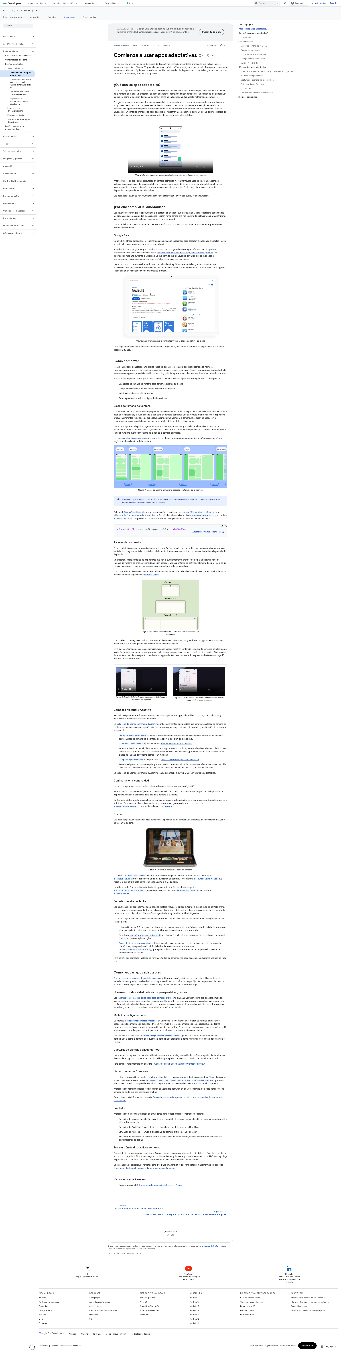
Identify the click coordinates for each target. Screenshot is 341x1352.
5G (90, 1319)
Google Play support (299, 1306)
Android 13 (194, 1314)
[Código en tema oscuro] (222, 526)
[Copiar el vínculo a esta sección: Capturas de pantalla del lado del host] (163, 1049)
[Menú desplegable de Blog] (137, 3)
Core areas (24, 11)
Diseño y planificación (63, 3)
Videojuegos (94, 1297)
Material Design (151, 574)
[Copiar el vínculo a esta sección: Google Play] (131, 235)
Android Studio (319, 3)
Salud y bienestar (96, 1306)
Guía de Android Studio (250, 1297)
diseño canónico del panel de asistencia (180, 759)
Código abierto (45, 1310)
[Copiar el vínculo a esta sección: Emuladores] (131, 1108)
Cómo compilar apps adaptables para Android (161, 1185)
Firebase (97, 1334)
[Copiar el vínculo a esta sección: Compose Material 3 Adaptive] (154, 710)
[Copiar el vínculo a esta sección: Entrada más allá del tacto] (148, 901)
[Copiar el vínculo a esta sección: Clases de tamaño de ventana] (153, 406)
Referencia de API (247, 1306)
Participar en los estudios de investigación (308, 1310)
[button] (16, 36)
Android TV (144, 1314)
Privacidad (93, 1314)
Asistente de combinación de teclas (136, 943)
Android (42, 1297)
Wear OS (143, 1302)
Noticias (42, 1314)
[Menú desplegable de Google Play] (119, 3)
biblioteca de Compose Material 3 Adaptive (134, 515)
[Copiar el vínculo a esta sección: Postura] (125, 814)
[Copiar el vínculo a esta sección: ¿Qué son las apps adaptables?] (163, 85)
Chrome (84, 1334)
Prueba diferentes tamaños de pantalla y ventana (137, 978)
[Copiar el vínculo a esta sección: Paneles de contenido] (143, 542)
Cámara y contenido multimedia (103, 1310)
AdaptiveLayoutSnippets (206, 531)
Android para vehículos (149, 1310)
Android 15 (194, 1306)
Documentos (70, 17)
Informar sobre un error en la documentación (310, 1302)
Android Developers (121, 45)
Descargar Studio (247, 1310)
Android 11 (194, 1323)
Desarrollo (89, 3)
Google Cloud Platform (116, 1334)
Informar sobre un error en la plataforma (308, 1297)
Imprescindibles (35, 3)
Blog (131, 3)
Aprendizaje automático (99, 1302)
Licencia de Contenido (212, 1246)
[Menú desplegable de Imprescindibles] (46, 3)
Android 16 (194, 1302)
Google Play (110, 3)
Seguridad (43, 1306)
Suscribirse (307, 1345)
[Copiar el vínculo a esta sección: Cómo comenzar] (141, 361)
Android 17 (194, 1297)
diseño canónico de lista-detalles (176, 743)
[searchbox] (18, 26)
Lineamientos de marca (70, 1346)
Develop (8, 11)
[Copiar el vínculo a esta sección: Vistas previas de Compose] (150, 1071)
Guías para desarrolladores (251, 1302)
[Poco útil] (225, 45)
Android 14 (194, 1310)
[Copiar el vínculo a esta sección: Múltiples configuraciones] (148, 1015)
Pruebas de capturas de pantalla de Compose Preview (179, 1064)
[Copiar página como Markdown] (208, 55)
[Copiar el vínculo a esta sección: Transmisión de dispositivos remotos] (162, 1147)
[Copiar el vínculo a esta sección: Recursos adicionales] (148, 1179)
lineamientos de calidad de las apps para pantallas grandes (185, 252)
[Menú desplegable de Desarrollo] (98, 3)
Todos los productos (140, 1334)
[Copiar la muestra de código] (225, 526)
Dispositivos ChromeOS (149, 1306)
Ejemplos (52, 17)
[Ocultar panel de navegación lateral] (32, 1347)
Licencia (54, 1346)
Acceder (334, 3)
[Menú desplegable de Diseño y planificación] (77, 3)
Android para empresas (49, 1302)
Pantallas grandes (147, 1297)
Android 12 (194, 1319)
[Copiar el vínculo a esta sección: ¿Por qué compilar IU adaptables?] (167, 207)
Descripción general (12, 17)
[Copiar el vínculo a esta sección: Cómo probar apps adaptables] (163, 972)
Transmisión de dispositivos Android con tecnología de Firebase (144, 1168)
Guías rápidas (89, 17)
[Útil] (221, 45)
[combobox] (267, 3)
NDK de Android (247, 1314)
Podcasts (43, 1323)
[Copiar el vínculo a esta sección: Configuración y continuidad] (151, 780)
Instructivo (35, 17)
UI (36, 11)
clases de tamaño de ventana (132, 438)
